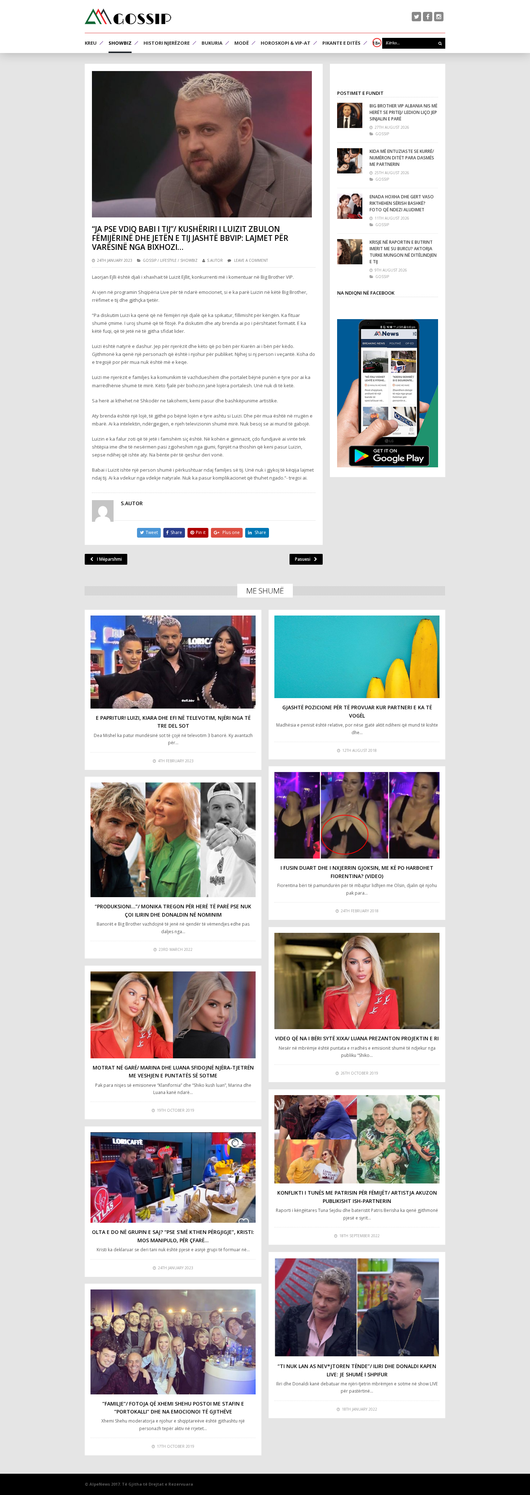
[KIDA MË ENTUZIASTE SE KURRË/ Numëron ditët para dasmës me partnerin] (349, 160)
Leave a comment (251, 260)
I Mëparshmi (109, 559)
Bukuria (212, 43)
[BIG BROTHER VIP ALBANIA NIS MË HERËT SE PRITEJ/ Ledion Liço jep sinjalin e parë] (349, 115)
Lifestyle (168, 260)
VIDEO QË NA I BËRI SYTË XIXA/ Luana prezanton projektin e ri (357, 1038)
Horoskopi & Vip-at (285, 43)
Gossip (149, 260)
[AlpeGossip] (128, 16)
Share (176, 532)
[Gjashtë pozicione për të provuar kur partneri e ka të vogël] (357, 657)
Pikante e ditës (341, 43)
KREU (91, 43)
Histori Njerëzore (166, 43)
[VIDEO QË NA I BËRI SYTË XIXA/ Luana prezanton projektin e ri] (357, 981)
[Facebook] (427, 16)
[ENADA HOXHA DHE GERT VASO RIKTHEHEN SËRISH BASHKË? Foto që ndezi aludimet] (349, 206)
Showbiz (120, 43)
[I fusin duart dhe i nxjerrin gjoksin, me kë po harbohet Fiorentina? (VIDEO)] (357, 815)
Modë (241, 43)
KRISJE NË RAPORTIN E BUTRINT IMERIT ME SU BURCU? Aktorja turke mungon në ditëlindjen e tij (403, 252)
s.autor (215, 260)
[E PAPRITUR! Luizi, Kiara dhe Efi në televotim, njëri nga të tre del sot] (173, 662)
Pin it (201, 532)
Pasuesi (302, 559)
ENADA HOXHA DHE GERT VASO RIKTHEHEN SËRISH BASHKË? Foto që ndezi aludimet (402, 203)
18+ (376, 43)
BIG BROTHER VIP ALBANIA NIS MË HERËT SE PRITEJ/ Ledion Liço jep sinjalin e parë (403, 112)
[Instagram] (438, 16)
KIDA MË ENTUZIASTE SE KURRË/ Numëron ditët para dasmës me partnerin (402, 157)
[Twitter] (416, 16)
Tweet (152, 532)
